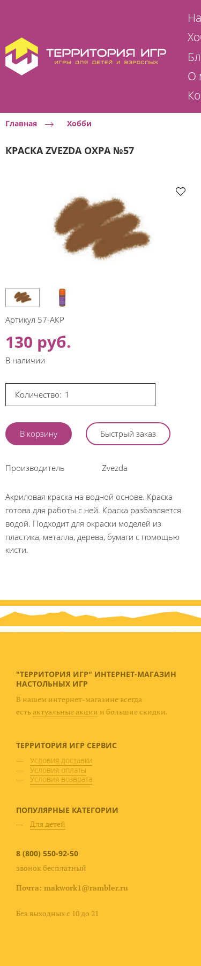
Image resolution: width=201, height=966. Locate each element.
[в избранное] (180, 191)
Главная (21, 124)
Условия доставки (61, 760)
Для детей (47, 824)
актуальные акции (65, 711)
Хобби (79, 124)
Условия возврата (61, 779)
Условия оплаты (58, 770)
